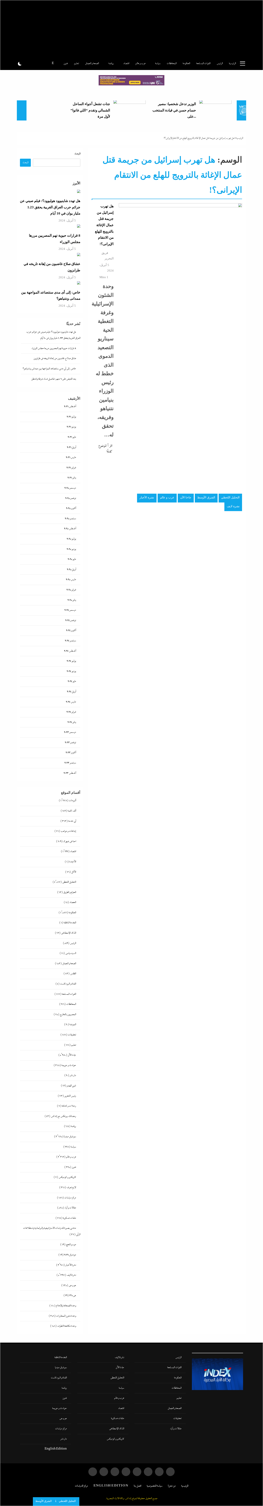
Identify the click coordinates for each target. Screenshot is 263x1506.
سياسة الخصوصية (154, 1486)
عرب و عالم (140, 63)
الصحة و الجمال (92, 63)
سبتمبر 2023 (70, 763)
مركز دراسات (70, 1198)
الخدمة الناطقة (70, 922)
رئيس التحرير (70, 1096)
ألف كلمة (72, 811)
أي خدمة (72, 821)
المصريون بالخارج (68, 1014)
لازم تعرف (71, 1187)
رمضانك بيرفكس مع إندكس (63, 1116)
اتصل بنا (137, 1486)
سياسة (157, 63)
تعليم (76, 63)
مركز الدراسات (81, 1486)
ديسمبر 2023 (70, 732)
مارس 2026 (71, 457)
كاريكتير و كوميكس (67, 1177)
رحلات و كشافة (69, 1106)
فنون (65, 63)
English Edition (56, 1449)
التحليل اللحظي (230, 497)
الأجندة (72, 862)
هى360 (72, 1295)
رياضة (111, 63)
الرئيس (220, 63)
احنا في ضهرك (69, 841)
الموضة (72, 1024)
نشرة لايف (233, 506)
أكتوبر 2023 (71, 752)
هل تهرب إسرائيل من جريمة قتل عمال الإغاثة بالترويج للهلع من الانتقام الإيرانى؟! (104, 225)
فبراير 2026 (71, 467)
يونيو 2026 (71, 427)
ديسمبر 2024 (70, 610)
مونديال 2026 (70, 1255)
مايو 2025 (72, 559)
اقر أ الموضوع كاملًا (105, 449)
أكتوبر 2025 (71, 508)
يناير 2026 (71, 477)
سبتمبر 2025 (70, 518)
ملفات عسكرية (69, 1218)
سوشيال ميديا (70, 1136)
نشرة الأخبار (147, 497)
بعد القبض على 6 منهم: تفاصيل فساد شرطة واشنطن (53, 379)
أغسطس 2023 (69, 773)
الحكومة (186, 63)
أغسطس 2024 (70, 651)
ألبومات (72, 800)
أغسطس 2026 (70, 406)
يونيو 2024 (71, 671)
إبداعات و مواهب (68, 831)
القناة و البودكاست (68, 984)
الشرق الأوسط (206, 497)
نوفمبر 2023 (70, 742)
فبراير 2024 (71, 712)
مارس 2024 (71, 702)
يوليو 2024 (71, 661)
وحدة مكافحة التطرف (66, 1326)
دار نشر (73, 1075)
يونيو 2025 (71, 549)
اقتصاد (126, 63)
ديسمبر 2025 (70, 488)
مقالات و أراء (70, 1208)
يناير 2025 (71, 600)
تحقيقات (72, 1035)
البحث (77, 154)
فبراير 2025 (71, 590)
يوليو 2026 (71, 417)
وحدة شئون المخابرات (66, 1316)
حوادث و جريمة (68, 1065)
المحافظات (171, 63)
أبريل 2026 (71, 447)
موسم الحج (71, 1244)
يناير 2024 (71, 722)
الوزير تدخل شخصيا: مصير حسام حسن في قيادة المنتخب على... (174, 110)
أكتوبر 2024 (71, 630)
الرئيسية (232, 63)
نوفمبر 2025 (70, 498)
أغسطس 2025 (70, 528)
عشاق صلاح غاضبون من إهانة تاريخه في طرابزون (54, 358)
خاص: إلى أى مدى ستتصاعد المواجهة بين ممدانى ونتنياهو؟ (49, 368)
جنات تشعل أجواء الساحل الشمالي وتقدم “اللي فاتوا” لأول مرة (90, 110)
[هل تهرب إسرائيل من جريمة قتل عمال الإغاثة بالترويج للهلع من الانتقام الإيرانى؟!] (180, 357)
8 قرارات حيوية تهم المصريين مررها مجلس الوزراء (53, 348)
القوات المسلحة (203, 63)
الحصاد (72, 902)
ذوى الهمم (71, 1085)
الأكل (73, 872)
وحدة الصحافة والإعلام (66, 1306)
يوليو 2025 (71, 539)
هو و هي (72, 1285)
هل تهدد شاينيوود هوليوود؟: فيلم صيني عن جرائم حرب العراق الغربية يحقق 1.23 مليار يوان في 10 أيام (50, 207)
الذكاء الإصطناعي (68, 933)
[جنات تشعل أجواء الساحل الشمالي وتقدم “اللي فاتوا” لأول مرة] (129, 110)
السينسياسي (70, 953)
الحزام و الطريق (69, 892)
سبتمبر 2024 (70, 640)
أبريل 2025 (71, 569)
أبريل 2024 (71, 691)
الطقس (73, 973)
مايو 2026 (72, 437)
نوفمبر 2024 (70, 620)
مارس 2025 (71, 579)
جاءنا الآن (185, 497)
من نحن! (172, 1486)
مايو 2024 (72, 681)
